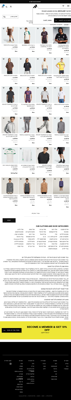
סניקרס (66, 232)
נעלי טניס (54, 244)
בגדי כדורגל (20, 237)
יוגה (56, 374)
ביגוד (67, 366)
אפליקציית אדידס (30, 374)
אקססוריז (66, 368)
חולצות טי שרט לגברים (18, 234)
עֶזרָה (21, 363)
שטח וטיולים (54, 376)
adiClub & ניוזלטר (18, 371)
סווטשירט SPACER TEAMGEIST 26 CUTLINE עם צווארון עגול (44, 167)
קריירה (32, 366)
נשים (44, 366)
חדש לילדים (31, 241)
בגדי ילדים (65, 249)
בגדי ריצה (32, 234)
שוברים (21, 374)
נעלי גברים (43, 229)
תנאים (38, 396)
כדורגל (55, 371)
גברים (44, 363)
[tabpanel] (35, 126)
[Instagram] (10, 363)
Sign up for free (13, 330)
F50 (56, 234)
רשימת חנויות (20, 387)
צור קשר (21, 381)
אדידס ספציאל (30, 237)
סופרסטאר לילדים (41, 239)
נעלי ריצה (54, 229)
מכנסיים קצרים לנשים (41, 241)
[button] (62, 29)
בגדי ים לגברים (41, 244)
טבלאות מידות (19, 379)
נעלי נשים (32, 229)
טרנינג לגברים (64, 239)
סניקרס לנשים (19, 232)
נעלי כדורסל (42, 246)
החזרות (21, 368)
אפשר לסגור (47, 20)
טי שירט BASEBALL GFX (28, 45)
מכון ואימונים (54, 366)
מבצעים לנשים (53, 249)
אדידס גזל (43, 234)
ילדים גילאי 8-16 (52, 237)
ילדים (44, 368)
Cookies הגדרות (22, 396)
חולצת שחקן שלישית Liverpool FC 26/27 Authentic (63, 47)
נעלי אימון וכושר (63, 241)
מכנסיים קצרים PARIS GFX (10, 45)
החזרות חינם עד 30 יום (35, 1)
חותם (43, 396)
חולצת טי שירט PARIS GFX (45, 75)
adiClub (32, 376)
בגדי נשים (20, 246)
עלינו (33, 363)
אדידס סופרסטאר (52, 246)
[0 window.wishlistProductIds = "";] (63, 6)
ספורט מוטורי (54, 379)
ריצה (56, 363)
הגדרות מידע (49, 396)
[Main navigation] (68, 6)
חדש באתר (31, 239)
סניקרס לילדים (64, 234)
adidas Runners (30, 383)
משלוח (21, 366)
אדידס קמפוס (53, 232)
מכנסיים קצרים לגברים (52, 241)
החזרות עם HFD (19, 389)
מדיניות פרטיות (31, 396)
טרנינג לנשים (53, 239)
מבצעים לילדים (19, 241)
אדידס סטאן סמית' (63, 244)
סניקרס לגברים (30, 232)
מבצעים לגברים (63, 246)
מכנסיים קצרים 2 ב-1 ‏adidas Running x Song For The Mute (61, 197)
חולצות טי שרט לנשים (63, 237)
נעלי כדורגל (42, 232)
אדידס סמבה (64, 229)
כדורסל (55, 368)
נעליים (66, 363)
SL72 (44, 237)
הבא (9, 220)
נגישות (21, 392)
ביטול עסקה (20, 384)
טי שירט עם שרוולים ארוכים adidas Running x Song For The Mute (10, 197)
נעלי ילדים (20, 229)
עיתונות (32, 371)
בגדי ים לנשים (30, 244)
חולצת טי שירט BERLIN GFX (27, 75)
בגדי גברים (31, 246)
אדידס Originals (18, 239)
